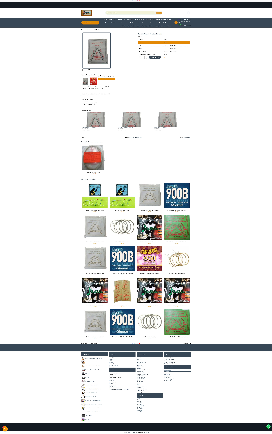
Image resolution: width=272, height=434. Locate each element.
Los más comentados (142, 377)
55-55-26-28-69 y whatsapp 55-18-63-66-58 (185, 21)
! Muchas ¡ (139, 357)
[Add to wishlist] (164, 57)
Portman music (167, 370)
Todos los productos (141, 392)
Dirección (111, 362)
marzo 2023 (139, 402)
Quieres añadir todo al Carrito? (106, 78)
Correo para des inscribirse (143, 369)
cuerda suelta (187, 137)
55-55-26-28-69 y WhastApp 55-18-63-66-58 (119, 389)
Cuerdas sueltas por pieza (135, 137)
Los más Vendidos (141, 378)
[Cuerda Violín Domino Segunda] (135, 119)
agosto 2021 (139, 410)
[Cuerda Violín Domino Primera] (99, 119)
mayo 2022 (139, 407)
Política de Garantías (141, 386)
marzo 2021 (139, 411)
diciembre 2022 (140, 405)
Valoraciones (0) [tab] (106, 94)
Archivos (141, 395)
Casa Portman (140, 363)
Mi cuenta (139, 383)
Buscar (159, 13)
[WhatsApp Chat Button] (268, 426)
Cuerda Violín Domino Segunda (125, 127)
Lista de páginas (142, 354)
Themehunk (146, 432)
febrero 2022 (140, 408)
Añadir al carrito (155, 57)
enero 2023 (139, 404)
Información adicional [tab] (94, 94)
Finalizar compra (140, 372)
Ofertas (138, 384)
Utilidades (113, 354)
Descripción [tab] (84, 94)
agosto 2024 (139, 398)
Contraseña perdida (113, 365)
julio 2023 (139, 399)
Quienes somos (140, 390)
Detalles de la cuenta (114, 363)
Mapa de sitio (140, 381)
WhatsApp (111, 380)
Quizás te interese (170, 354)
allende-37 (139, 359)
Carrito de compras (141, 362)
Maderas (139, 380)
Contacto (139, 368)
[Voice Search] (155, 12)
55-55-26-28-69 (167, 380)
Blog (138, 360)
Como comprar (140, 366)
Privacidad (111, 357)
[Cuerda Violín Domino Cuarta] (171, 119)
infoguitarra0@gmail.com (185, 25)
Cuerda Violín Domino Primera (89, 127)
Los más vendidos (168, 357)
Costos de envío (113, 359)
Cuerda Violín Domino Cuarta (161, 127)
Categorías (86, 354)
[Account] (188, 12)
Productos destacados (142, 389)
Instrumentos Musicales (142, 374)
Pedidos (111, 360)
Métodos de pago (115, 370)
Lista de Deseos (140, 375)
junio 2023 (139, 401)
